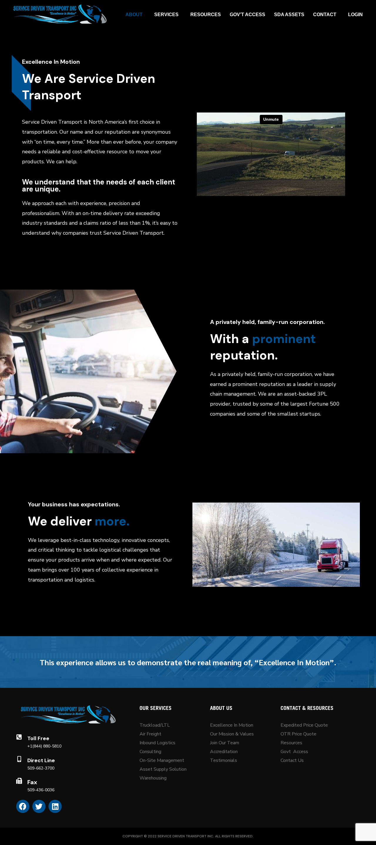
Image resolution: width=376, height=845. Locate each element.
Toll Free (38, 738)
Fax (32, 782)
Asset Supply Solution (163, 769)
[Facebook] (22, 806)
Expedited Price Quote (304, 725)
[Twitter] (39, 806)
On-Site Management (162, 760)
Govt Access (294, 751)
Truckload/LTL (155, 725)
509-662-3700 (40, 768)
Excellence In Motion (231, 725)
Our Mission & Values (232, 734)
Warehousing (153, 778)
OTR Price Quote (298, 734)
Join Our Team (224, 743)
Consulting (150, 751)
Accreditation (224, 751)
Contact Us (292, 760)
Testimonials (223, 760)
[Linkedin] (55, 806)
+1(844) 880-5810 (44, 746)
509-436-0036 (40, 790)
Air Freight (150, 734)
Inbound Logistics (157, 743)
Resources (291, 743)
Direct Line (41, 760)
